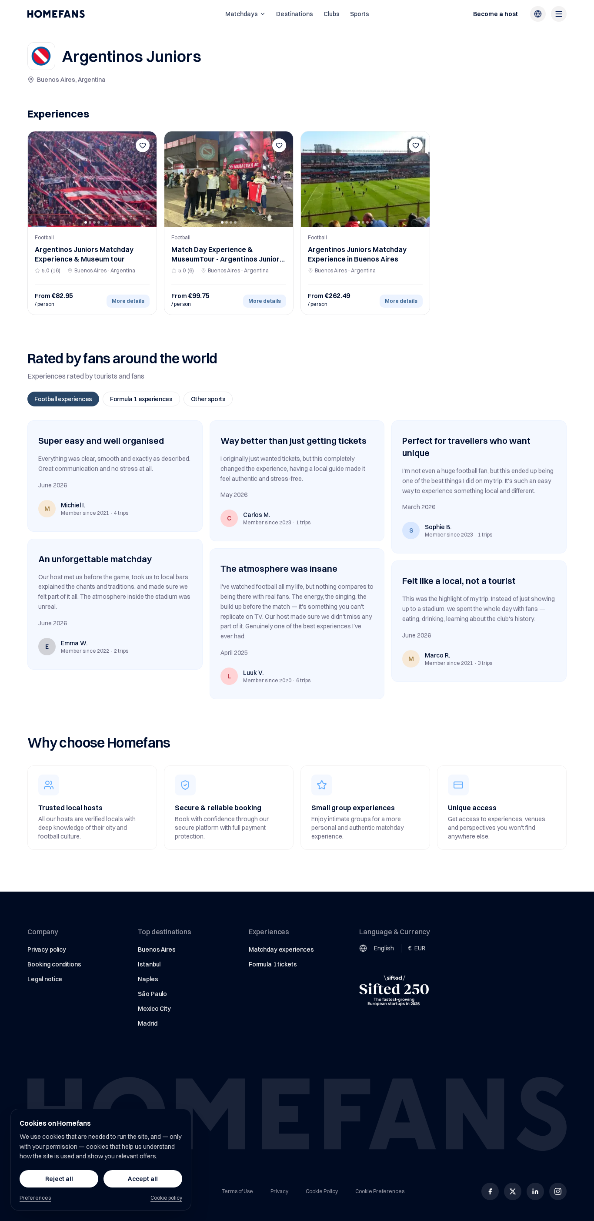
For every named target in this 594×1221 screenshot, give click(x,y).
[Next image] (147, 179)
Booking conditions (54, 964)
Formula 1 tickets (273, 964)
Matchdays (241, 14)
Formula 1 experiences (141, 399)
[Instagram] (558, 1191)
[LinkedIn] (535, 1191)
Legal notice (44, 979)
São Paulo (152, 994)
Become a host (495, 14)
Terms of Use (237, 1191)
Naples (148, 979)
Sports (359, 14)
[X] (512, 1191)
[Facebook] (490, 1191)
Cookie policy (166, 1197)
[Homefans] (56, 14)
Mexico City (154, 1009)
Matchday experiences (281, 949)
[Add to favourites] (143, 145)
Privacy (279, 1191)
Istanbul (149, 964)
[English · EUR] (538, 14)
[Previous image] (37, 179)
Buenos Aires (156, 949)
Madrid (147, 1023)
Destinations (294, 14)
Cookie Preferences (379, 1191)
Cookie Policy (322, 1191)
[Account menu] (559, 14)
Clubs (332, 14)
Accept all (143, 1179)
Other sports (208, 399)
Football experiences (63, 399)
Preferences (35, 1197)
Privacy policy (46, 949)
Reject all (59, 1179)
